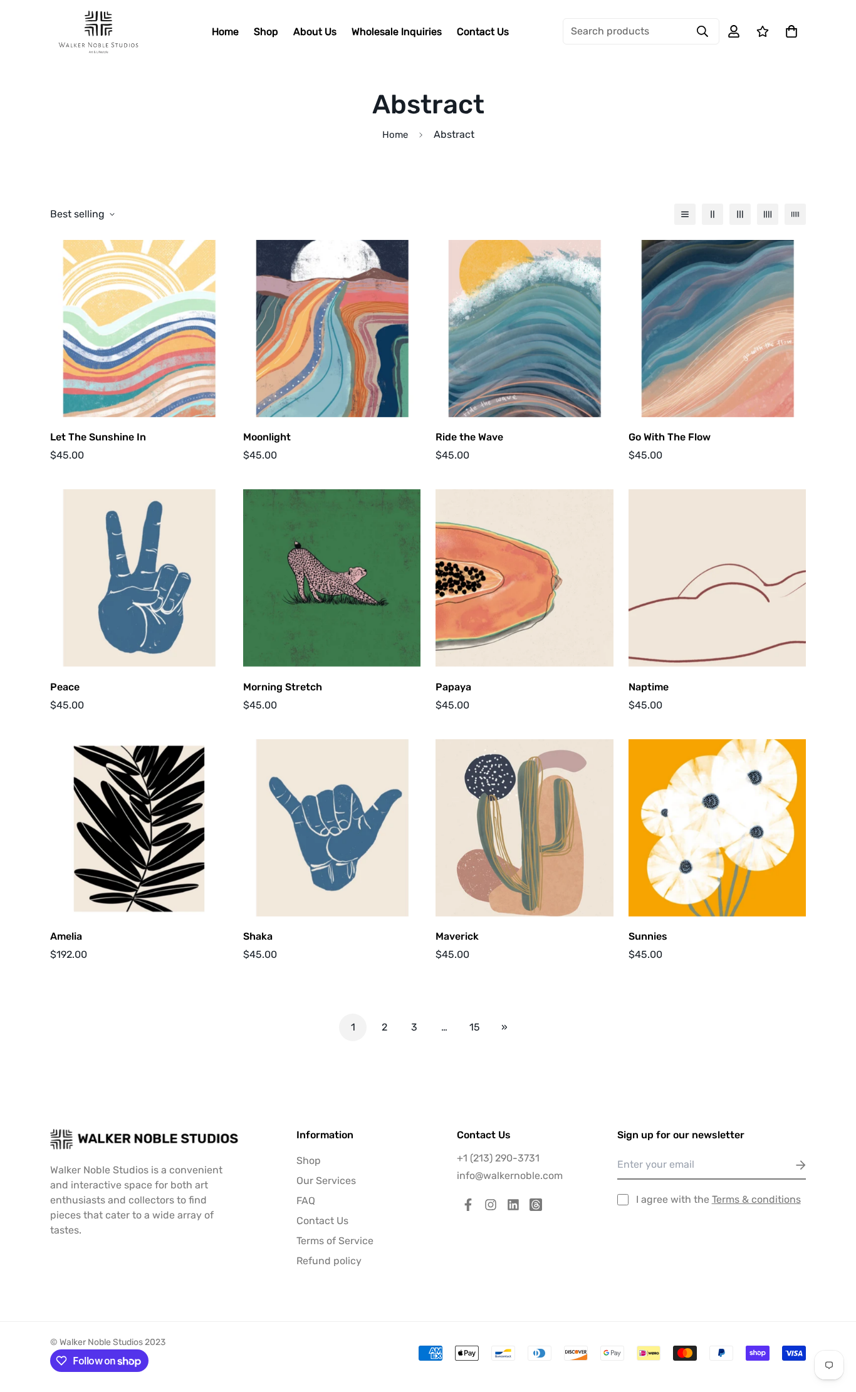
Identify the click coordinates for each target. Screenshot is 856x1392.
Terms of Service (334, 1241)
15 (474, 1027)
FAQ (305, 1201)
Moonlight (267, 437)
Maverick (457, 936)
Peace (65, 687)
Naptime (649, 687)
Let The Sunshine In (98, 437)
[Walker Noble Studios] (98, 31)
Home (225, 32)
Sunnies (648, 936)
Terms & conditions (756, 1199)
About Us (315, 32)
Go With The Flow (670, 437)
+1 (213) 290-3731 (498, 1158)
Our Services (326, 1181)
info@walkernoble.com (510, 1176)
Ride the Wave (469, 437)
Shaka (258, 936)
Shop (266, 32)
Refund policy (329, 1261)
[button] (789, 31)
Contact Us (483, 32)
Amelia (66, 936)
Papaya (453, 687)
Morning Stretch (282, 687)
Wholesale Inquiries (397, 32)
